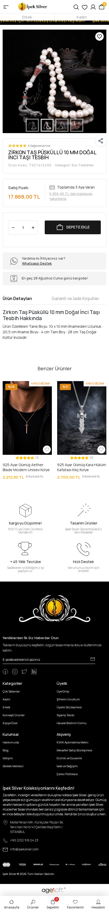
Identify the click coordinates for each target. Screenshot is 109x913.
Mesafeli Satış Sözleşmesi (74, 750)
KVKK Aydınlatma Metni (72, 742)
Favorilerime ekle (99, 36)
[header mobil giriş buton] (93, 6)
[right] (103, 430)
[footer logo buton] (54, 608)
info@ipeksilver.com (24, 849)
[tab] (17, 298)
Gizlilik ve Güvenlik (69, 758)
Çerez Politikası (67, 774)
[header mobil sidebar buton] (5, 6)
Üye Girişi (63, 691)
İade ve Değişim (67, 766)
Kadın (82, 17)
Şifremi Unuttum (68, 699)
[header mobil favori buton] (84, 6)
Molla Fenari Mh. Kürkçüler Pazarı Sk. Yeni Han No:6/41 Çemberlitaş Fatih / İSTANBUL (37, 827)
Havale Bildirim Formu (72, 723)
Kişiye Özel (10, 723)
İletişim (8, 758)
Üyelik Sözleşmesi (69, 707)
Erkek (27, 17)
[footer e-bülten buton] (92, 659)
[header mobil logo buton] (33, 6)
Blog (5, 750)
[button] (10, 81)
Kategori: (74, 165)
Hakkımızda (11, 742)
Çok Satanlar (11, 691)
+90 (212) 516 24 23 (24, 840)
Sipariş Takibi (65, 715)
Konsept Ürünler (14, 715)
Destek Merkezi (13, 766)
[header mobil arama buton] (76, 6)
